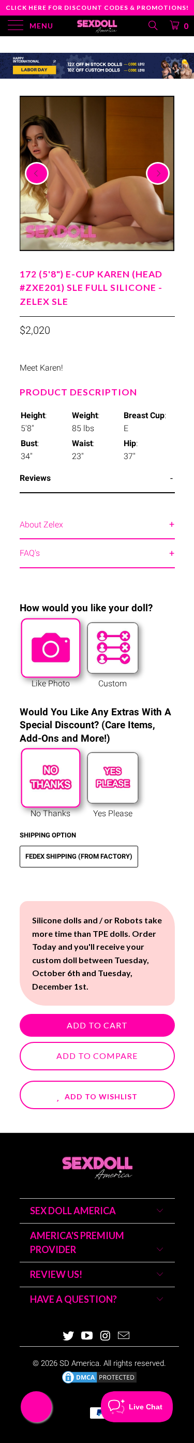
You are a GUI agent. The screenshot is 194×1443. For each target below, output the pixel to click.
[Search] (152, 25)
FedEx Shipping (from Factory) (78, 856)
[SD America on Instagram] (106, 1336)
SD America (79, 1363)
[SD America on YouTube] (87, 1336)
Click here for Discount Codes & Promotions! (97, 7)
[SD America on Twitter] (69, 1336)
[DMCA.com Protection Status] (99, 1382)
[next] (158, 173)
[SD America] (97, 26)
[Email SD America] (124, 1336)
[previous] (37, 173)
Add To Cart (97, 1025)
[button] (97, 1095)
